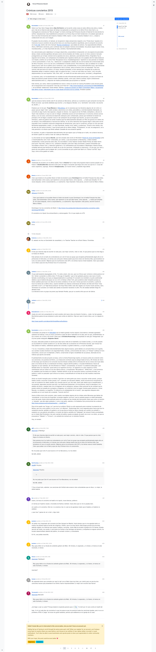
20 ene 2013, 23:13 (49, 98)
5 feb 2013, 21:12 (49, 311)
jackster (34, 249)
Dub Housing (35, 463)
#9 (103, 160)
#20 (103, 463)
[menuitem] (153, 2)
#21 (103, 498)
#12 (103, 222)
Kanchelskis (35, 25)
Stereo (33, 556)
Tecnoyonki (35, 592)
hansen (34, 579)
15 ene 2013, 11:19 (48, 25)
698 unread (121, 36)
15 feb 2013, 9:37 (46, 579)
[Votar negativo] (99, 93)
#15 (103, 271)
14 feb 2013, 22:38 (47, 543)
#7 (103, 25)
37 (91, 648)
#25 (103, 579)
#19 (103, 428)
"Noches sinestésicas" (63, 45)
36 (87, 648)
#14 (103, 249)
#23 (103, 543)
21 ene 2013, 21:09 (46, 175)
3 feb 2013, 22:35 (46, 271)
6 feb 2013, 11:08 (44, 428)
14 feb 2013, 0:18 (46, 521)
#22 (103, 521)
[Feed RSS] (55, 14)
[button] (2, 650)
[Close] (102, 626)
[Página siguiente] (95, 648)
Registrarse (31, 642)
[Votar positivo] (94, 93)
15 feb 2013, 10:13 (48, 592)
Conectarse (40, 642)
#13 (103, 238)
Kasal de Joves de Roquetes (91, 138)
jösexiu (34, 160)
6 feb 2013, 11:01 (48, 330)
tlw (32, 498)
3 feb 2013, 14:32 (47, 238)
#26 (103, 592)
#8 (103, 98)
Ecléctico (34, 238)
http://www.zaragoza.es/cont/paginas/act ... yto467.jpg (49, 403)
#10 (103, 175)
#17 (103, 311)
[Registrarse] (153, 5)
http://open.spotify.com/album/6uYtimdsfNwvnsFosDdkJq (49, 321)
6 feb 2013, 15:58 (49, 463)
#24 (103, 556)
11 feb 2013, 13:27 (44, 498)
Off (27, 14)
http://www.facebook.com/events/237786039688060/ (87, 85)
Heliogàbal (52, 332)
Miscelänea (61, 108)
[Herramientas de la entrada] (102, 93)
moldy (33, 190)
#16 (103, 300)
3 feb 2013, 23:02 (46, 300)
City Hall (37, 45)
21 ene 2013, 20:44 (46, 160)
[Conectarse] (153, 2)
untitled (34, 271)
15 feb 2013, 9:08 (45, 556)
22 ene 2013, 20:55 (46, 190)
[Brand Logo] (29, 4)
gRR (33, 428)
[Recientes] (2, 2)
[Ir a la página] (83, 648)
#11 (103, 190)
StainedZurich (35, 311)
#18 (103, 330)
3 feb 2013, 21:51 (46, 249)
